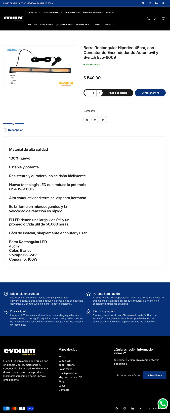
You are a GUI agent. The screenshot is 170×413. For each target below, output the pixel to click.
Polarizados (72, 12)
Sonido (110, 12)
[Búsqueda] (148, 18)
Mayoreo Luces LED (70, 377)
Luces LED (32, 12)
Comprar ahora (150, 92)
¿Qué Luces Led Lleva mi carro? (73, 24)
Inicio (62, 356)
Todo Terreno (51, 12)
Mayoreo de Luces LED (40, 24)
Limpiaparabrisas (93, 12)
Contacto (109, 24)
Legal (62, 385)
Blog (97, 24)
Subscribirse (154, 375)
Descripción (15, 130)
